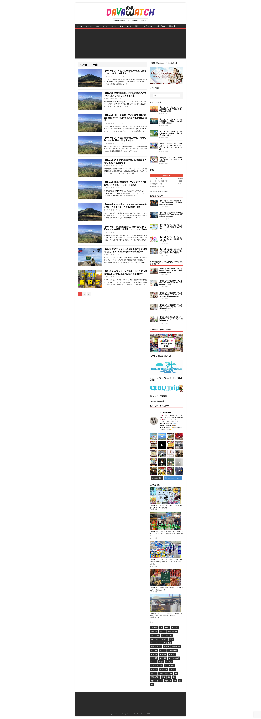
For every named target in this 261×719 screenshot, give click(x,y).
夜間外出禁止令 (155, 677)
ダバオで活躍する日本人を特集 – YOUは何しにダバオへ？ (166, 263)
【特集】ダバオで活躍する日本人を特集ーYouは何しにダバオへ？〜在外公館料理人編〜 (170, 307)
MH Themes (150, 714)
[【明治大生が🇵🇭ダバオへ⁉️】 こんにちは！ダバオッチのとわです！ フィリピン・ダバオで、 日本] (179, 471)
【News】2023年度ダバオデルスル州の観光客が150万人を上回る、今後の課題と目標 (125, 205)
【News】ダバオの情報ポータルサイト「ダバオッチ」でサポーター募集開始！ (170, 159)
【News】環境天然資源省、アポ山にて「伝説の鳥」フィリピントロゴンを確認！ (125, 183)
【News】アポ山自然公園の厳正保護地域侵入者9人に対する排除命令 (125, 161)
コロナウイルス (155, 635)
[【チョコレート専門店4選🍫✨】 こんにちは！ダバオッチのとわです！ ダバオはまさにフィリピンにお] (153, 445)
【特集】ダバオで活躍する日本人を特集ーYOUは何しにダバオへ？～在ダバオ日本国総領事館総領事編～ (170, 294)
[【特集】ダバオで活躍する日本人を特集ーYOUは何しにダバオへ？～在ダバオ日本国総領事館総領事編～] (154, 297)
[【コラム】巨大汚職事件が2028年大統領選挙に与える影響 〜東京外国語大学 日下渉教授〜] (154, 217)
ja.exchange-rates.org (160, 191)
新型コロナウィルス (156, 681)
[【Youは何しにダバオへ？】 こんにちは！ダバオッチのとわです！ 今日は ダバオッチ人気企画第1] (170, 453)
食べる (113, 26)
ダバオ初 (166, 647)
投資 (169, 677)
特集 (97, 26)
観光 (152, 685)
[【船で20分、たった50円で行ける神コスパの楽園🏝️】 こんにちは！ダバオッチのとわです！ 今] (162, 436)
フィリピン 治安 (169, 666)
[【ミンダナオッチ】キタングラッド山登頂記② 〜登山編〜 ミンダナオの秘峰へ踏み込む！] (154, 123)
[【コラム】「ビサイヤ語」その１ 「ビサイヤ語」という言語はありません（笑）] (154, 241)
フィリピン (169, 662)
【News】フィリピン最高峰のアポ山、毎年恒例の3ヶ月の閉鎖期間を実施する (125, 139)
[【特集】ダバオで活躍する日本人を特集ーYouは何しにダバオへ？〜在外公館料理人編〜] (154, 309)
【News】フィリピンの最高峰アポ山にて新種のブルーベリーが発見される (125, 72)
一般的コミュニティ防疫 (165, 673)
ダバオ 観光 (167, 643)
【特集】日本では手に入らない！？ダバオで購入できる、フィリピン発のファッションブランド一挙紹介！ (166, 533)
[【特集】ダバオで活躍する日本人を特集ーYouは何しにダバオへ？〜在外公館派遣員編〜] (154, 273)
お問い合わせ (160, 26)
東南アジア (168, 681)
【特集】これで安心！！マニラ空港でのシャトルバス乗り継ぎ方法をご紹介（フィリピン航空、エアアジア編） (170, 146)
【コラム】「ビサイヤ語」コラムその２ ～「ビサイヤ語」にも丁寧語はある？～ (170, 226)
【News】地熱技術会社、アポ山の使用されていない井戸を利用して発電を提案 (125, 94)
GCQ (161, 628)
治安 (175, 681)
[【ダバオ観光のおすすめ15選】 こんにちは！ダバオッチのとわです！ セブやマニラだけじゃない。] (153, 462)
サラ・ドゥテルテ (167, 635)
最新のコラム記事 (156, 196)
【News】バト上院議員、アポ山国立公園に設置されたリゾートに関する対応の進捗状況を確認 (125, 118)
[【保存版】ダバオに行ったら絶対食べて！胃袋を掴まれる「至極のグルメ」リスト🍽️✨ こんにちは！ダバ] (153, 453)
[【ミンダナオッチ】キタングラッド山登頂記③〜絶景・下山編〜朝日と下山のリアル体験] (154, 111)
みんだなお (154, 631)
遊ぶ (121, 26)
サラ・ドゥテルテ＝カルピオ (159, 639)
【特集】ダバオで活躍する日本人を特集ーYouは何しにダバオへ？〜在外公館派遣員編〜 (170, 270)
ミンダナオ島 (163, 669)
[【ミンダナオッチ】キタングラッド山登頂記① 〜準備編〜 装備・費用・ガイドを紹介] (154, 135)
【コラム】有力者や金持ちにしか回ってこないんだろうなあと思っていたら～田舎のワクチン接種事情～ (170, 251)
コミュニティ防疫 (172, 631)
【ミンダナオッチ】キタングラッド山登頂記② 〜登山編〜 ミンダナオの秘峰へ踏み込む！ (170, 121)
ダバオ (171, 639)
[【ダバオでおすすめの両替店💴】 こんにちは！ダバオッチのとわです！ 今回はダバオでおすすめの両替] (170, 436)
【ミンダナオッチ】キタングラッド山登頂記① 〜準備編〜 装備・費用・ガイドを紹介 (170, 133)
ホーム (79, 26)
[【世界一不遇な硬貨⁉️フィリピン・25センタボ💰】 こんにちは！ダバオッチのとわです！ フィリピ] (179, 462)
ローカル (172, 669)
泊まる (129, 26)
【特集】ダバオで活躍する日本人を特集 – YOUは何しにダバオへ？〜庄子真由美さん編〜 (171, 282)
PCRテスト (175, 628)
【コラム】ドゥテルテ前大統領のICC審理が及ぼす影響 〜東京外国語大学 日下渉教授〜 (170, 202)
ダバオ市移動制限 (172, 650)
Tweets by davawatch (157, 401)
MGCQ (167, 628)
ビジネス (161, 662)
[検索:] (166, 95)
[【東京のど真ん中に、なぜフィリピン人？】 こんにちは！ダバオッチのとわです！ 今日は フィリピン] (162, 462)
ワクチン (153, 673)
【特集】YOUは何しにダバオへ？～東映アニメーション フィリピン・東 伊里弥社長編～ (171, 319)
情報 (163, 677)
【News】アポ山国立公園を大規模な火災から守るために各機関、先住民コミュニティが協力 (125, 228)
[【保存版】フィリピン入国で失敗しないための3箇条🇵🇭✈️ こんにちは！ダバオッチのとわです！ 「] (179, 453)
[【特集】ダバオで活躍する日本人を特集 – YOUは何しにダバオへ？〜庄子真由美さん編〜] (154, 285)
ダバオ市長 (154, 654)
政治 (174, 677)
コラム (105, 26)
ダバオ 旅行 (172, 654)
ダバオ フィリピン (156, 647)
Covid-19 (154, 628)
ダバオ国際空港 (175, 647)
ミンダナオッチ (147, 26)
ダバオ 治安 (154, 658)
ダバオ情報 (163, 654)
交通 (176, 673)
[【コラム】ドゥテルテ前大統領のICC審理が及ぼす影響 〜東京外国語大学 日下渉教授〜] (154, 205)
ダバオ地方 (154, 650)
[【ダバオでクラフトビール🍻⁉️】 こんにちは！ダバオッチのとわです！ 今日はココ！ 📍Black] (179, 445)
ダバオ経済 (163, 658)
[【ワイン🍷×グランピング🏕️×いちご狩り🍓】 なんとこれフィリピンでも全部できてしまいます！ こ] (170, 471)
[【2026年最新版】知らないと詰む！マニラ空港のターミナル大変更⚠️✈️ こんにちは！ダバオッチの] (153, 436)
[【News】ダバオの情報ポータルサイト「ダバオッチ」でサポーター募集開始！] (154, 161)
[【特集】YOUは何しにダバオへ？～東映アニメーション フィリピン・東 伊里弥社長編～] (154, 321)
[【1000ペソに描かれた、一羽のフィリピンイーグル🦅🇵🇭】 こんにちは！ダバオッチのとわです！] (170, 462)
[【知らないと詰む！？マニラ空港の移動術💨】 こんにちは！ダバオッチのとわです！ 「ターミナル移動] (162, 453)
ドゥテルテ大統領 (174, 658)
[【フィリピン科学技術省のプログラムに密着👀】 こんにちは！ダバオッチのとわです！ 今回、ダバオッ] (179, 436)
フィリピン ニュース (156, 666)
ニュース (89, 26)
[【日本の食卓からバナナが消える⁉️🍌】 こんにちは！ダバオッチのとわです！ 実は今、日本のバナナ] (162, 471)
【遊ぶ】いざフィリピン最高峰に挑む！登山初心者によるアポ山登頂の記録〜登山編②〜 (125, 250)
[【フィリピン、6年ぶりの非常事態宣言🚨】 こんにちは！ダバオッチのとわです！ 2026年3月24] (153, 471)
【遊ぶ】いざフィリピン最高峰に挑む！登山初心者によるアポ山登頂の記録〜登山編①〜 (125, 272)
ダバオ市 (162, 650)
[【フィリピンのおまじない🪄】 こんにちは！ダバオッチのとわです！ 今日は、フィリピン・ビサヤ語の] (162, 445)
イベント (162, 631)
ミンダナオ (154, 669)
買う (136, 26)
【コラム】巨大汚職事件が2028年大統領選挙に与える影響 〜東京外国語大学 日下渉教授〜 (171, 214)
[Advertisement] (130, 44)
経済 (180, 681)
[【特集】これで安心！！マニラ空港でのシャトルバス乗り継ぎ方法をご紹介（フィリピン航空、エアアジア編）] (154, 147)
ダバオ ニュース (156, 643)
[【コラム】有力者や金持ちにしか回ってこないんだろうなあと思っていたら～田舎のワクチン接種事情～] (154, 253)
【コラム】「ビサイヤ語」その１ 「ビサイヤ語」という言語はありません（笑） (170, 239)
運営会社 (172, 26)
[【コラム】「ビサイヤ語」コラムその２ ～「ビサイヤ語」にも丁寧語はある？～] (154, 229)
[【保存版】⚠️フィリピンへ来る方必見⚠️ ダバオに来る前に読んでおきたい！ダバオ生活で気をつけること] (170, 445)
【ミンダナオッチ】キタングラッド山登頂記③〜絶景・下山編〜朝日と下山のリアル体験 (170, 109)
